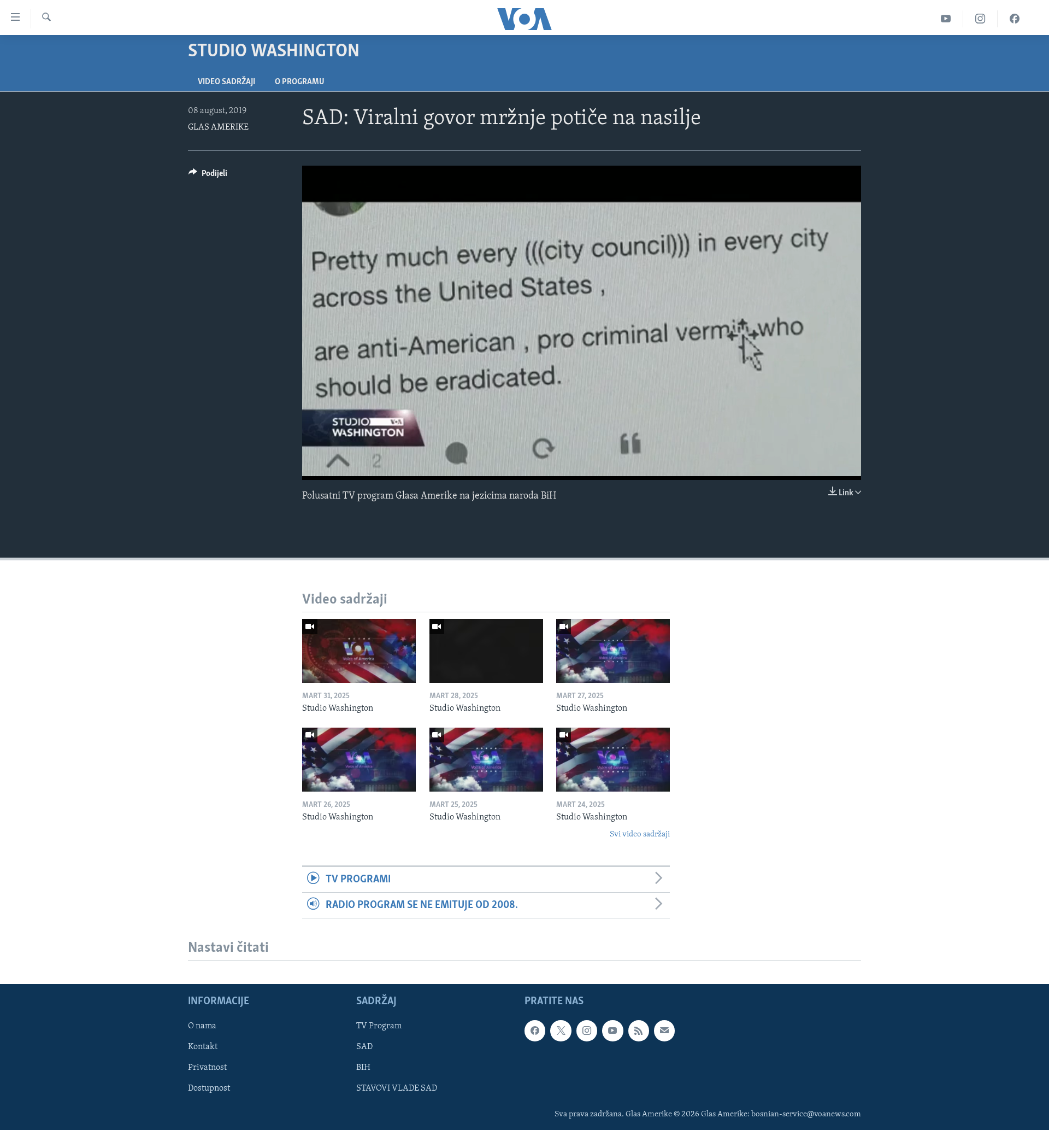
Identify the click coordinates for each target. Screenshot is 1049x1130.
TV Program (379, 1026)
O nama (202, 1026)
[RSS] (638, 1031)
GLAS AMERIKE (218, 127)
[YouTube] (946, 18)
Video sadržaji (226, 82)
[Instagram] (980, 18)
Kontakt (202, 1047)
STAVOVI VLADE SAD (396, 1089)
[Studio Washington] (359, 651)
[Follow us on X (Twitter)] (560, 1031)
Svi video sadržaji (640, 834)
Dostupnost (209, 1089)
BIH (363, 1068)
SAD (364, 1047)
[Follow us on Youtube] (612, 1031)
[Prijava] (664, 1031)
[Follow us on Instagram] (586, 1031)
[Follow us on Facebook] (534, 1031)
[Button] (207, 176)
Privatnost (207, 1068)
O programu (300, 82)
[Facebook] (1015, 18)
